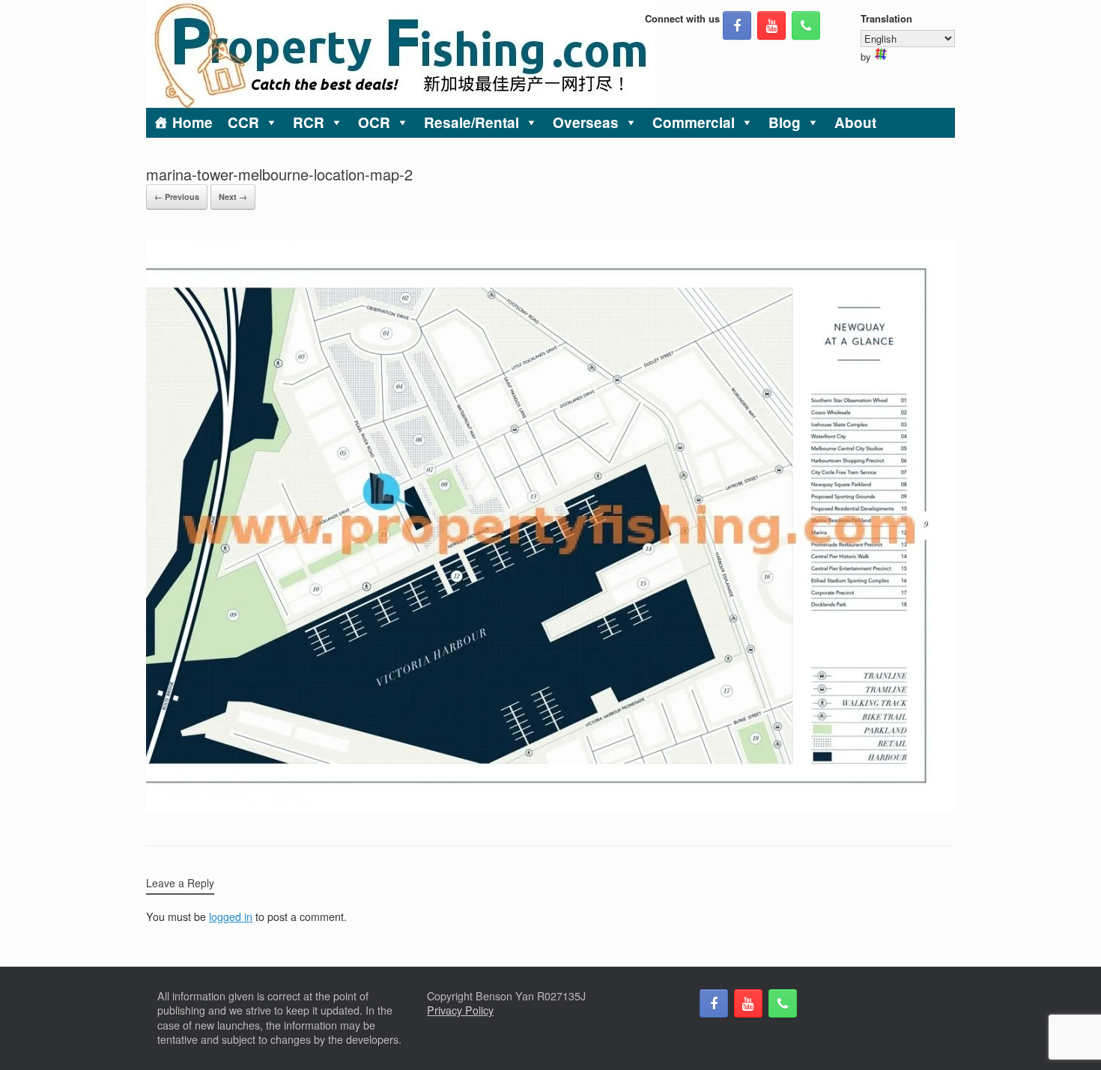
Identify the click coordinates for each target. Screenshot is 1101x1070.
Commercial (693, 122)
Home (192, 122)
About (855, 122)
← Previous (176, 196)
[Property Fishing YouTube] (771, 25)
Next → (233, 196)
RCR (308, 122)
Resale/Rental (471, 122)
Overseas (586, 122)
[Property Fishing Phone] (806, 25)
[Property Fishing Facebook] (737, 25)
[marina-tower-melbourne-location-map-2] (550, 807)
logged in (230, 916)
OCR (374, 122)
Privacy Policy (460, 1010)
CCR (243, 122)
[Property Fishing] (400, 54)
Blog (784, 122)
